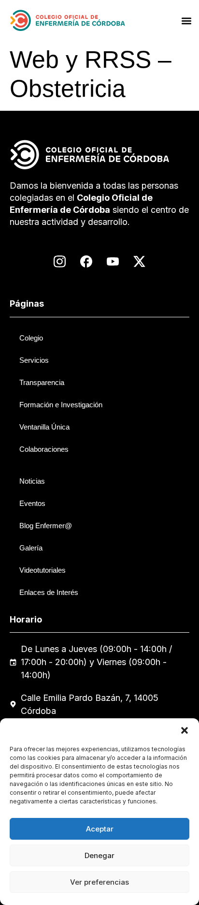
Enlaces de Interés (48, 592)
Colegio (31, 338)
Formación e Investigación (60, 405)
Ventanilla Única (44, 427)
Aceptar (100, 828)
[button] (184, 730)
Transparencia (41, 382)
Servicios (34, 360)
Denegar (99, 855)
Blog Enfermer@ (45, 525)
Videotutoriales (42, 570)
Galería (31, 548)
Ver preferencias (99, 882)
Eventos (32, 503)
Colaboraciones (44, 449)
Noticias (32, 481)
